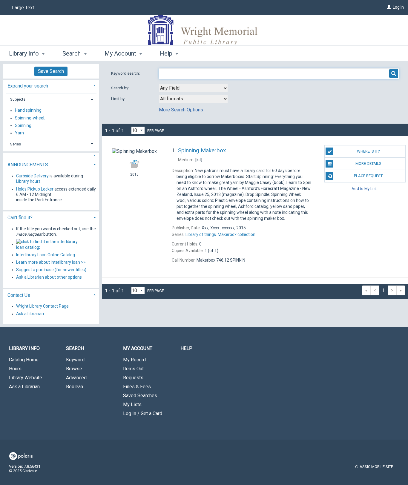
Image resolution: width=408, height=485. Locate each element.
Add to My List (364, 188)
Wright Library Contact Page (42, 306)
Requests (133, 377)
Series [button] (15, 144)
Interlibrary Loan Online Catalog (45, 254)
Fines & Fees (137, 386)
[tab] (51, 85)
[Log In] (389, 7)
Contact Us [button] (18, 295)
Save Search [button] (51, 71)
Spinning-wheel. (30, 118)
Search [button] (72, 53)
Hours (15, 369)
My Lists (132, 404)
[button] (51, 156)
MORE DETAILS (368, 163)
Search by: (120, 88)
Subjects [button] (17, 99)
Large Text (23, 7)
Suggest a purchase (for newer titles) (51, 269)
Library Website (25, 377)
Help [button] (167, 53)
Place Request (368, 176)
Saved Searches (140, 395)
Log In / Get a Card (142, 413)
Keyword (75, 360)
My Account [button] (121, 53)
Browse (74, 369)
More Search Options (181, 110)
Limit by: (118, 98)
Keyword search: (126, 73)
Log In (398, 7)
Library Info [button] (24, 53)
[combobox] (193, 88)
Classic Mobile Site (374, 466)
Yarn (19, 133)
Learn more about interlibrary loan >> (51, 262)
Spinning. (23, 125)
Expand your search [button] (27, 86)
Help (186, 348)
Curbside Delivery (32, 176)
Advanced (76, 377)
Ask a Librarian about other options (49, 277)
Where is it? (368, 151)
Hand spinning (28, 110)
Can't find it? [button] (20, 217)
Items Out (133, 369)
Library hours (28, 181)
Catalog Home (24, 360)
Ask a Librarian (30, 313)
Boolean (74, 386)
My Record (134, 360)
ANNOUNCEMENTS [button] (27, 165)
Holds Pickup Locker (34, 189)
